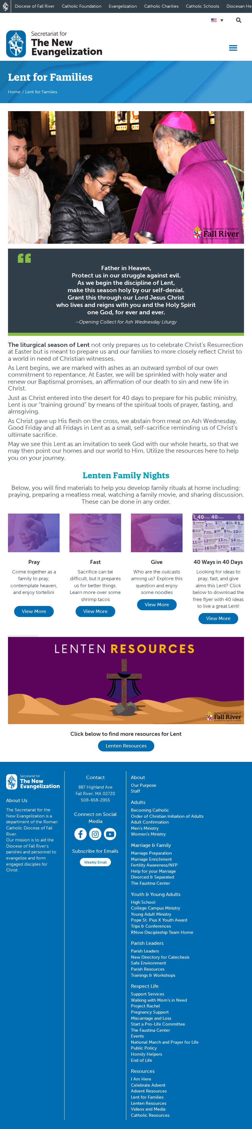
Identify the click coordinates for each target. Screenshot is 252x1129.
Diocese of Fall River (34, 6)
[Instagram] (95, 834)
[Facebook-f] (80, 834)
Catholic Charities (161, 6)
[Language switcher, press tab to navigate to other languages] (217, 20)
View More (34, 611)
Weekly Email (95, 862)
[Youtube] (110, 834)
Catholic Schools (202, 6)
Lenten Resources (126, 746)
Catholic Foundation (81, 6)
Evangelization (123, 6)
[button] (233, 47)
